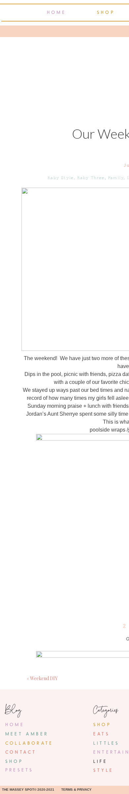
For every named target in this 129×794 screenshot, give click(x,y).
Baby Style (61, 178)
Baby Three (91, 178)
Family (116, 178)
